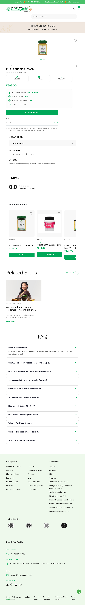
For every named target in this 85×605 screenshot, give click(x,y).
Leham (30, 478)
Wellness (9, 470)
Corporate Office (12, 559)
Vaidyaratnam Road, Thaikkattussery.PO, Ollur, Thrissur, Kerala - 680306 (37, 563)
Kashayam (10, 478)
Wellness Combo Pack (58, 492)
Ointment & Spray (35, 470)
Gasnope (52, 470)
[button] (41, 59)
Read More (10, 321)
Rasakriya (9, 486)
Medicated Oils (12, 482)
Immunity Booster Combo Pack (61, 500)
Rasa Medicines (34, 482)
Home (30, 29)
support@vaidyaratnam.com (21, 575)
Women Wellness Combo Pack (61, 507)
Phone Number (11, 550)
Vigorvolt (52, 466)
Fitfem (51, 474)
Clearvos (52, 478)
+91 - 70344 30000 (17, 554)
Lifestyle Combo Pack (57, 496)
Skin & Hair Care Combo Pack (60, 504)
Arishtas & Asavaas (13, 466)
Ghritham (36, 29)
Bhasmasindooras (13, 474)
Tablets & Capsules (35, 486)
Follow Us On (10, 580)
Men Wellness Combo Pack (59, 511)
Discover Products (13, 489)
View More (70, 273)
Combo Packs (33, 489)
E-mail (8, 571)
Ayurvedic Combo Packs (58, 482)
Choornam (32, 466)
